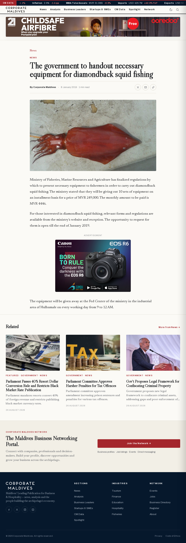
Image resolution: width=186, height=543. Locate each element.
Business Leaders (75, 9)
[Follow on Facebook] (9, 509)
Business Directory (160, 502)
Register (154, 508)
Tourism (116, 490)
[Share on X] (138, 87)
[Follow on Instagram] (25, 509)
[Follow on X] (17, 509)
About (153, 514)
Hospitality (118, 508)
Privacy (158, 536)
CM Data (119, 9)
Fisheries (117, 514)
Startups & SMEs (100, 9)
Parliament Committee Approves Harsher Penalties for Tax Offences (91, 383)
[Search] (177, 9)
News (43, 9)
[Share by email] (145, 87)
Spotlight (135, 9)
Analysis (55, 9)
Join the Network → (139, 443)
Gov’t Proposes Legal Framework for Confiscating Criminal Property (152, 383)
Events (153, 490)
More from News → (169, 327)
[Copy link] (153, 87)
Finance (116, 496)
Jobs (152, 496)
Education (117, 502)
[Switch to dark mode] (171, 9)
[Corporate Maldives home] (16, 9)
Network (149, 9)
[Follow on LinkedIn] (33, 509)
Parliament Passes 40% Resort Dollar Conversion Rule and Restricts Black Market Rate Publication (32, 385)
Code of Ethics (172, 536)
